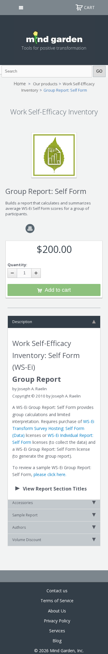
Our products (45, 83)
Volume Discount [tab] (26, 539)
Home (20, 83)
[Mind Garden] (54, 39)
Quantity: (17, 264)
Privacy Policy (57, 621)
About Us (57, 611)
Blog (57, 640)
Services (57, 631)
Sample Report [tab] (25, 515)
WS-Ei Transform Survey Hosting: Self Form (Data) (53, 428)
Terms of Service (57, 600)
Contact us (57, 590)
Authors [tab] (19, 527)
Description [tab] (22, 321)
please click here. (50, 474)
